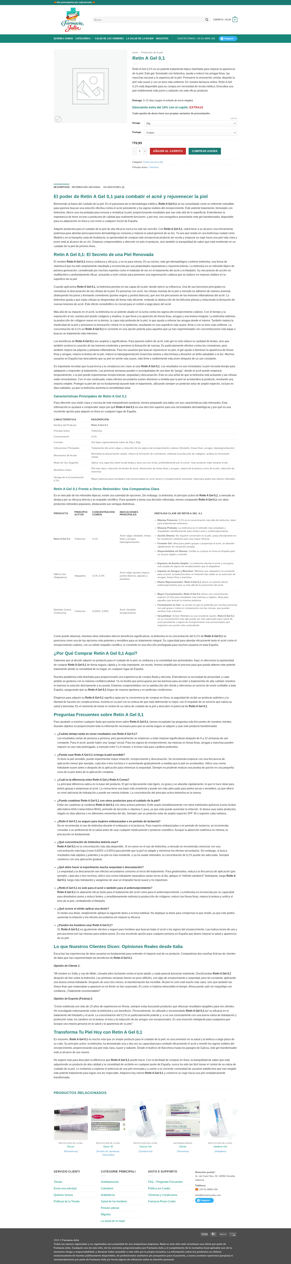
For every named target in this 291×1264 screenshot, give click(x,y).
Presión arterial (110, 1208)
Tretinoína (153, 167)
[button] (225, 19)
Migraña (106, 1214)
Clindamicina (145, 1151)
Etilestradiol (108, 1155)
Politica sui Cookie (159, 1188)
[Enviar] (207, 20)
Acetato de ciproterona (108, 1151)
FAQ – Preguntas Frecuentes (165, 1181)
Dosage (136, 123)
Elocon (70, 1146)
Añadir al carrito (168, 151)
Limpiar (233, 118)
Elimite (182, 1146)
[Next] (237, 1131)
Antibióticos (108, 1195)
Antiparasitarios (182, 1143)
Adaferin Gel (220, 1146)
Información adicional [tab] (86, 187)
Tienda (58, 1181)
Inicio (135, 52)
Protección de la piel (152, 52)
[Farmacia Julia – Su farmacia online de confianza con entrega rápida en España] (74, 19)
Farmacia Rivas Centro (162, 1201)
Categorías (82, 38)
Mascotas (162, 38)
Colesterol (107, 1188)
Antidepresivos (110, 1181)
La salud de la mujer (139, 38)
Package (136, 132)
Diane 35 (108, 1146)
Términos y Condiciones (162, 1195)
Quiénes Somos (63, 38)
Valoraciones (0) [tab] (113, 187)
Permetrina (183, 1151)
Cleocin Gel (145, 1146)
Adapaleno (220, 1151)
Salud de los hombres (109, 38)
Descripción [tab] (61, 187)
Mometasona (70, 1151)
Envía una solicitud (65, 1188)
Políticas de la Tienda (66, 1201)
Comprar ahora (205, 151)
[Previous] (53, 1131)
